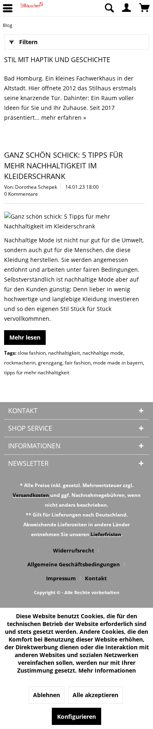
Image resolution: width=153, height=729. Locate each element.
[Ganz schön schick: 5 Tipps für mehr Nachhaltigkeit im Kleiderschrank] (74, 221)
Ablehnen (46, 695)
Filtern (28, 42)
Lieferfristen (106, 534)
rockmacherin (19, 362)
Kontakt (96, 578)
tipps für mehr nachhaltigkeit (36, 372)
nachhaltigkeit (64, 352)
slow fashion (32, 352)
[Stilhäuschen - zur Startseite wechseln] (31, 8)
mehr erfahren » (63, 117)
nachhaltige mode (102, 352)
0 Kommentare (21, 193)
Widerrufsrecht (73, 550)
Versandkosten (31, 495)
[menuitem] (109, 8)
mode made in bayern (118, 362)
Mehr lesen (24, 337)
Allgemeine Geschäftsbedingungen (73, 564)
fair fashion (78, 362)
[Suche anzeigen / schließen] (109, 8)
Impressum (61, 578)
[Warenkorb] (145, 8)
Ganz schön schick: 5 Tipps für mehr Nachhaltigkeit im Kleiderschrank (63, 165)
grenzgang (50, 362)
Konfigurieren (76, 716)
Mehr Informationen (107, 670)
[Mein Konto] (127, 8)
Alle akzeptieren (95, 695)
